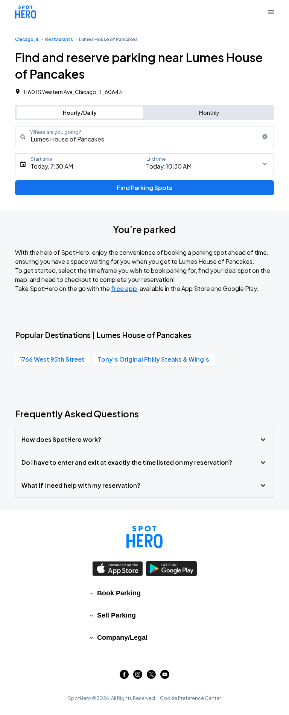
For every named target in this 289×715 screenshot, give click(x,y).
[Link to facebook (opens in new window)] (124, 676)
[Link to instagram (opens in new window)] (137, 676)
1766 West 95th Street (52, 359)
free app (124, 288)
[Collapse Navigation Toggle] (270, 12)
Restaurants (59, 39)
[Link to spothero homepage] (144, 537)
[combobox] (144, 136)
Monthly (209, 112)
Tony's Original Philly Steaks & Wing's (153, 359)
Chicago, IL (27, 39)
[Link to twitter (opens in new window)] (151, 676)
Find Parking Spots (144, 188)
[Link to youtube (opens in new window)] (164, 676)
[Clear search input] (265, 137)
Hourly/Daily (80, 112)
